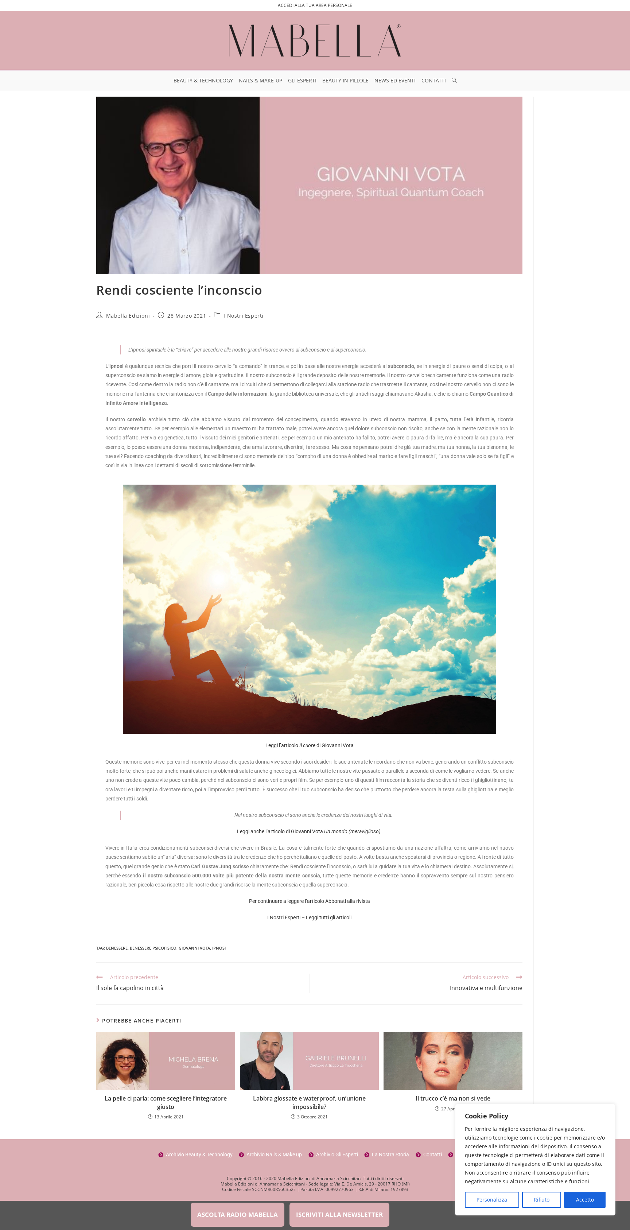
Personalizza (492, 1199)
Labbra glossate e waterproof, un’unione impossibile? (309, 1102)
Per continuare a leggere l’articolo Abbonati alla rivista (309, 901)
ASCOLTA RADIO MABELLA (237, 1214)
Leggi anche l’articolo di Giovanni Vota (309, 831)
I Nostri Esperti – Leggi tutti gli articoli (309, 917)
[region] (535, 1159)
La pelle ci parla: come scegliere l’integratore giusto (166, 1102)
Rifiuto (541, 1199)
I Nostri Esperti (243, 315)
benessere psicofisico (153, 948)
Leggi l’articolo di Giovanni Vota (309, 745)
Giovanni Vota (194, 948)
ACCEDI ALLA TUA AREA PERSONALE (315, 5)
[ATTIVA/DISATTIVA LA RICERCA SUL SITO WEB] (454, 80)
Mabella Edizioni (128, 315)
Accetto (585, 1199)
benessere (117, 948)
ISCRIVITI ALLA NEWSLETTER (339, 1214)
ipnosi (219, 948)
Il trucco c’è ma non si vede (453, 1098)
